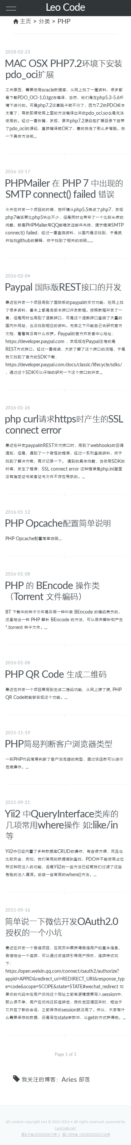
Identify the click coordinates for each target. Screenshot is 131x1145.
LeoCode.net (65, 1128)
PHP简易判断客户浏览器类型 (58, 744)
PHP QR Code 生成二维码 (55, 675)
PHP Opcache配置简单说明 (58, 524)
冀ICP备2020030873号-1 (40, 1135)
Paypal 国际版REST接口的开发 (63, 288)
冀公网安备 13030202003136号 (86, 1135)
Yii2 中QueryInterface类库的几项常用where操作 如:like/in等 (61, 825)
